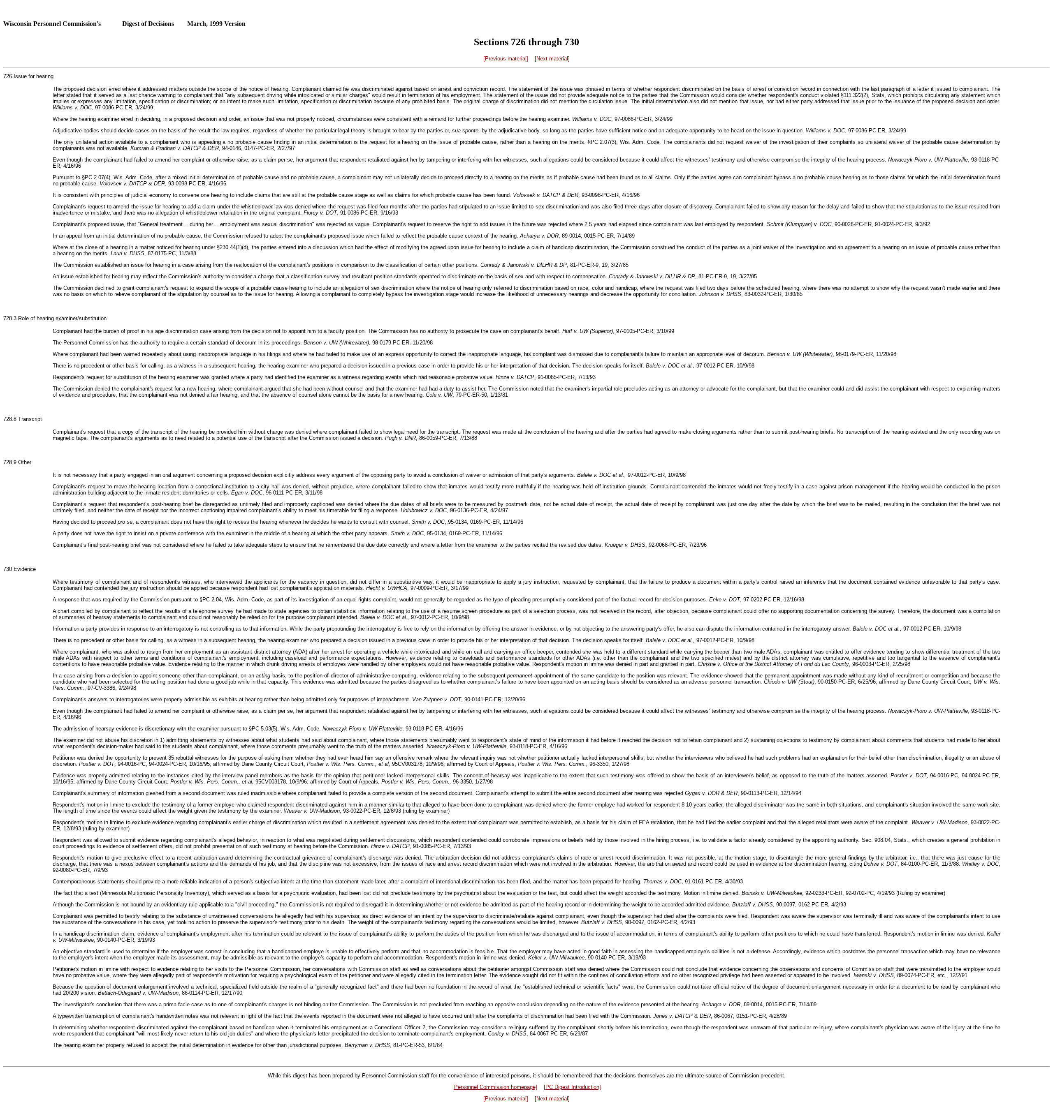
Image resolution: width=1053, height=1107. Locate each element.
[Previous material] (505, 58)
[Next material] (552, 58)
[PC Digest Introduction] (572, 1087)
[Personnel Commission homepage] (494, 1087)
